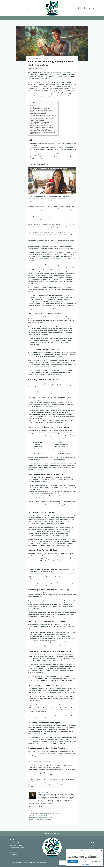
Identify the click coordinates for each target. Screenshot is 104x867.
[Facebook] (79, 8)
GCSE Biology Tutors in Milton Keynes (40, 819)
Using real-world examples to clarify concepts (42, 118)
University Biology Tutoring (17, 847)
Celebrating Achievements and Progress (41, 130)
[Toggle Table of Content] (55, 103)
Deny (85, 861)
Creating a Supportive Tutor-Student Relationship (43, 132)
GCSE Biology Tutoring (34, 58)
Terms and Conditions (16, 852)
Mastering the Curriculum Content (38, 113)
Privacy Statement (85, 864)
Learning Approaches (35, 107)
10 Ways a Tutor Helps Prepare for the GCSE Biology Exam (46, 813)
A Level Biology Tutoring (16, 843)
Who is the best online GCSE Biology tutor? (42, 817)
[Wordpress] (29, 807)
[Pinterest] (87, 8)
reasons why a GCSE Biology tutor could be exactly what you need (51, 258)
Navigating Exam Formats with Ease (40, 122)
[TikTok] (90, 8)
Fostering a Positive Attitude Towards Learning (41, 127)
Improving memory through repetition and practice (43, 117)
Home (12, 8)
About (33, 8)
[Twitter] (81, 8)
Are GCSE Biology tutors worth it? (39, 815)
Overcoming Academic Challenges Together (42, 129)
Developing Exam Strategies (37, 120)
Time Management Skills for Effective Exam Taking (44, 123)
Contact (38, 8)
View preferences (96, 861)
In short (31, 105)
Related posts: (35, 133)
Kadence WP (44, 862)
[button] (101, 851)
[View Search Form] (93, 8)
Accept (73, 861)
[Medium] (35, 807)
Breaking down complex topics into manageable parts (44, 115)
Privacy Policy (13, 854)
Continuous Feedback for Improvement (41, 112)
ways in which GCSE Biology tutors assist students (57, 72)
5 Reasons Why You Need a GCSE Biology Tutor (43, 821)
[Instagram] (84, 8)
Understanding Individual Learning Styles (41, 108)
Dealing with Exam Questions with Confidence (42, 125)
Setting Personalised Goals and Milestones (42, 110)
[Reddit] (39, 807)
